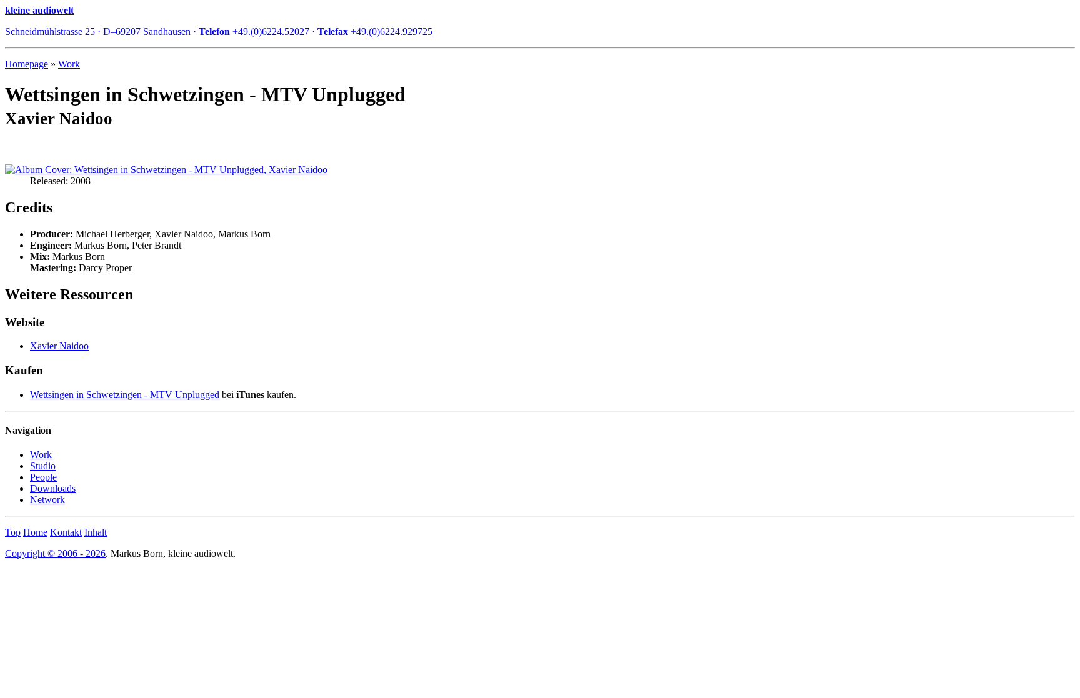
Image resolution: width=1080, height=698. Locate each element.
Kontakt (66, 532)
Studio (43, 466)
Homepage (26, 64)
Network (47, 499)
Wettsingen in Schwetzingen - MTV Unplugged (124, 394)
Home (35, 532)
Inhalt (95, 532)
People (43, 477)
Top (13, 532)
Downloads (53, 488)
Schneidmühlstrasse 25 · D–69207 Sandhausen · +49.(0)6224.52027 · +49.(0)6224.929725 (218, 31)
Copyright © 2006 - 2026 (55, 553)
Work (69, 64)
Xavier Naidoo (59, 346)
